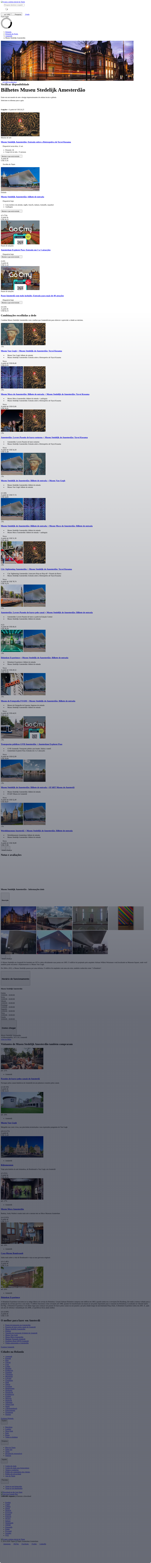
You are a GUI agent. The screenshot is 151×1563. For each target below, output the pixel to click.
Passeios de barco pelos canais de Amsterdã (20, 1327)
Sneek (7, 1406)
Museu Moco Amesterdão (14, 1337)
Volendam (8, 1402)
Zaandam (8, 1372)
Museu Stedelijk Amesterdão (15, 1329)
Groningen (9, 1380)
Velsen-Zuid (9, 1404)
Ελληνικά (8, 1512)
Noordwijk (9, 1392)
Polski (7, 1529)
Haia (7, 1360)
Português (8, 1527)
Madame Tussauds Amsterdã (15, 1339)
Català (7, 1504)
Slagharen (8, 1390)
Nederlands (9, 1523)
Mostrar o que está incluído (11, 156)
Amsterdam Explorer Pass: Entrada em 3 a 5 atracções (26, 250)
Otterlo (7, 1384)
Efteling (8, 1331)
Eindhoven (9, 1370)
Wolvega (8, 1398)
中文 (7, 1535)
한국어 (8, 1519)
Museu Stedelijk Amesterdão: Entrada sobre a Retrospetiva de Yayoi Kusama (36, 142)
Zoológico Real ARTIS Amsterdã (17, 1341)
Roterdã (8, 1358)
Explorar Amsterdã (7, 1347)
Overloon (8, 1386)
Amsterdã (8, 1356)
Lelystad (8, 1378)
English (8, 1502)
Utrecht (8, 1362)
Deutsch (8, 1510)
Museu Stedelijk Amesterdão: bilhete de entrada (22, 197)
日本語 (8, 1525)
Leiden (7, 1366)
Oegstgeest (9, 1412)
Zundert (8, 1396)
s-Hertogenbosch (11, 1408)
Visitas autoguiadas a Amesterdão (17, 1343)
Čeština (8, 1506)
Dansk (7, 1508)
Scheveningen (10, 1410)
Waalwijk (8, 1400)
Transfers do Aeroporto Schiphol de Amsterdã (21, 1333)
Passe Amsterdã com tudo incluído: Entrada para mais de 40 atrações (32, 296)
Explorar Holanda (7, 1418)
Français (8, 1516)
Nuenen (8, 1414)
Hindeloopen (9, 1388)
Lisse (7, 1364)
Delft (7, 1382)
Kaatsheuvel (9, 1394)
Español (8, 1514)
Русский (8, 1531)
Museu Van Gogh (11, 1335)
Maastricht (9, 1376)
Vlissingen (9, 1374)
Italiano (8, 1521)
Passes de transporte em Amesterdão (18, 1325)
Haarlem (8, 1368)
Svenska (8, 1533)
